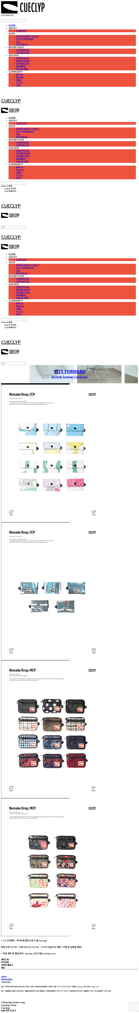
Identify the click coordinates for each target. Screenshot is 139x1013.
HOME (12, 25)
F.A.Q (19, 82)
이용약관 (4, 977)
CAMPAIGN (22, 50)
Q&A (19, 80)
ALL (18, 41)
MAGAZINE (22, 69)
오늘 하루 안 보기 (8, 1010)
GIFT (18, 85)
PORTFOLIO (22, 58)
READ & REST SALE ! (27, 36)
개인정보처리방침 (6, 979)
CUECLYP (21, 30)
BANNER (21, 66)
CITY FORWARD (25, 39)
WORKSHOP (23, 60)
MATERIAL (22, 44)
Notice (19, 74)
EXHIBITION (22, 63)
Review (20, 77)
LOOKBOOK (22, 52)
